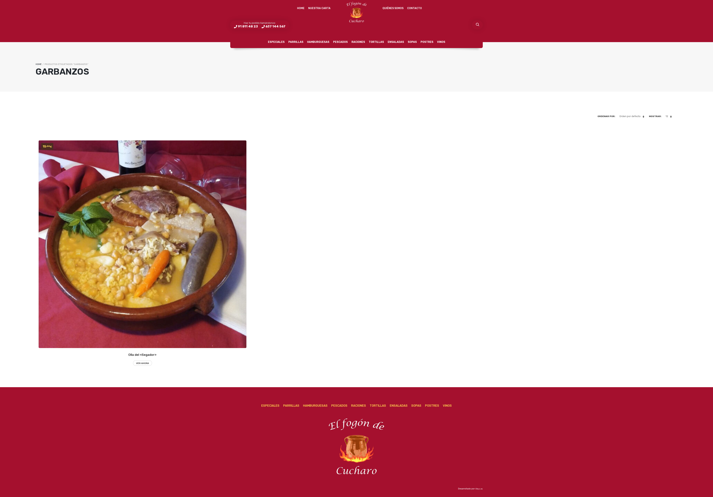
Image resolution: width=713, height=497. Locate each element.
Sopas (412, 42)
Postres (427, 42)
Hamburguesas (318, 42)
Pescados (340, 42)
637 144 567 (275, 26)
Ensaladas (396, 42)
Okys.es (479, 489)
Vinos (441, 42)
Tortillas (376, 42)
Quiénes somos (392, 8)
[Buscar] (477, 25)
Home (301, 8)
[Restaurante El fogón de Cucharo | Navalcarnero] (356, 12)
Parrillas (295, 42)
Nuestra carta (319, 8)
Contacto (414, 8)
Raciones (358, 42)
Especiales (276, 42)
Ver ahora (142, 363)
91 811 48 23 (248, 26)
